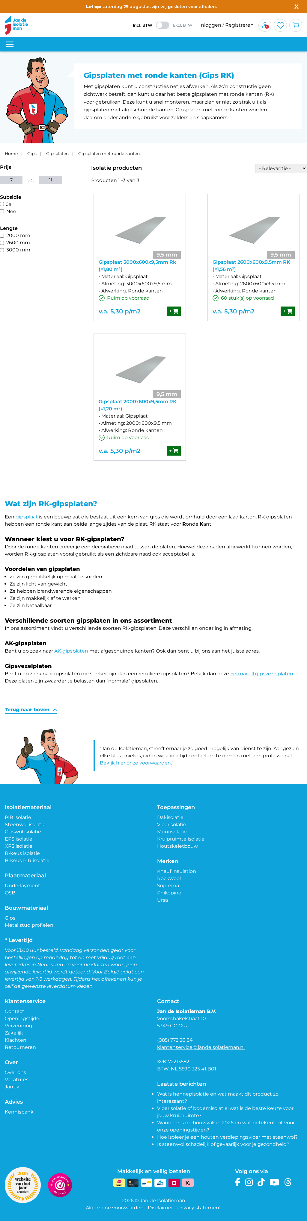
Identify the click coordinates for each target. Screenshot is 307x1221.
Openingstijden (24, 1018)
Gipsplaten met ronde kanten (109, 153)
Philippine (169, 893)
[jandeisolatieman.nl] (16, 25)
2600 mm (18, 242)
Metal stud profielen (29, 925)
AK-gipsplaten (71, 651)
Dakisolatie (170, 817)
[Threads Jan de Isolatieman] (288, 1182)
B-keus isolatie (22, 853)
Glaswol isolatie (23, 832)
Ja (8, 204)
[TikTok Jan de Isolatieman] (261, 1182)
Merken (167, 861)
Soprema (168, 885)
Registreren (239, 25)
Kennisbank (19, 1112)
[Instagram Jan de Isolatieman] (249, 1182)
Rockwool (169, 878)
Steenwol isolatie (25, 824)
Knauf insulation (176, 871)
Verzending (18, 1026)
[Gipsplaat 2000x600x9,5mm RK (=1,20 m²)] (140, 368)
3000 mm (18, 250)
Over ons (15, 1072)
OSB (10, 893)
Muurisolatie (172, 832)
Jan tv (12, 1087)
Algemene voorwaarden (115, 1208)
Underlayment (22, 885)
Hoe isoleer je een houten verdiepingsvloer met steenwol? (227, 1137)
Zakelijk (14, 1033)
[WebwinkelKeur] (60, 1185)
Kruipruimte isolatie (180, 839)
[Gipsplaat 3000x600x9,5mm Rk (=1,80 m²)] (140, 229)
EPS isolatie (18, 839)
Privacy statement (199, 1208)
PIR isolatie (18, 817)
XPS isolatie (18, 846)
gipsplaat (27, 517)
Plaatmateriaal (25, 875)
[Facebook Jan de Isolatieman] (237, 1182)
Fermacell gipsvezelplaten (261, 674)
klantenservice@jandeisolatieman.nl (201, 1047)
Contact (14, 1011)
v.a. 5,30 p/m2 (120, 311)
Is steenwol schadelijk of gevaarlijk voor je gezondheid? (223, 1144)
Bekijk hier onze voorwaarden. (135, 763)
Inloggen (210, 25)
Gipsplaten (57, 153)
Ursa (162, 900)
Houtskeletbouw (177, 846)
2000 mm (18, 235)
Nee (11, 211)
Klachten (15, 1040)
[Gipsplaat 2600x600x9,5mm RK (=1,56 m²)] (254, 229)
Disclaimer (160, 1208)
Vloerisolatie (171, 824)
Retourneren (20, 1047)
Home (11, 153)
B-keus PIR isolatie (27, 860)
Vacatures (16, 1079)
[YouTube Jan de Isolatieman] (274, 1182)
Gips (32, 153)
